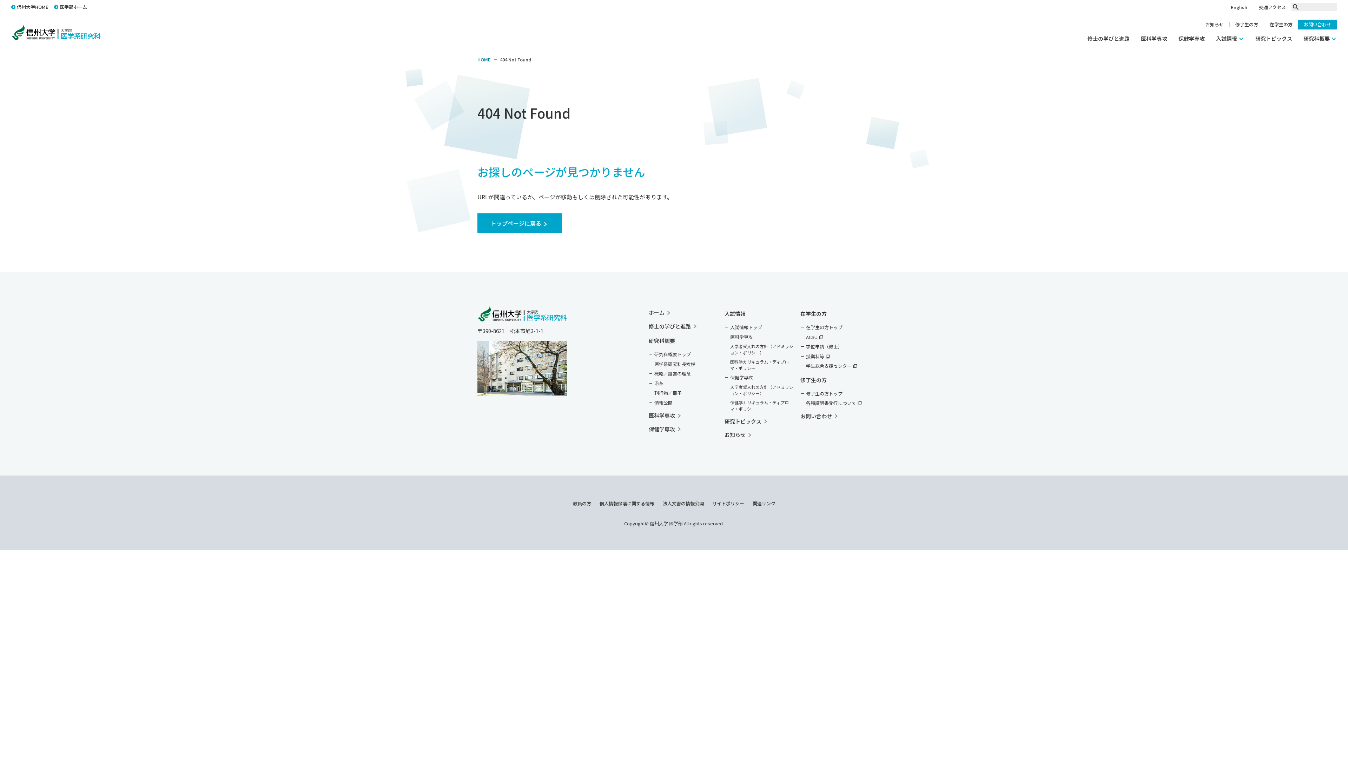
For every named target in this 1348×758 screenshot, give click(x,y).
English (1239, 7)
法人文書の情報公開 (683, 503)
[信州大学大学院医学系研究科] (522, 316)
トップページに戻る (516, 223)
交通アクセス (1272, 7)
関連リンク (764, 503)
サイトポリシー (728, 503)
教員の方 (582, 503)
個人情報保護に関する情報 (627, 503)
